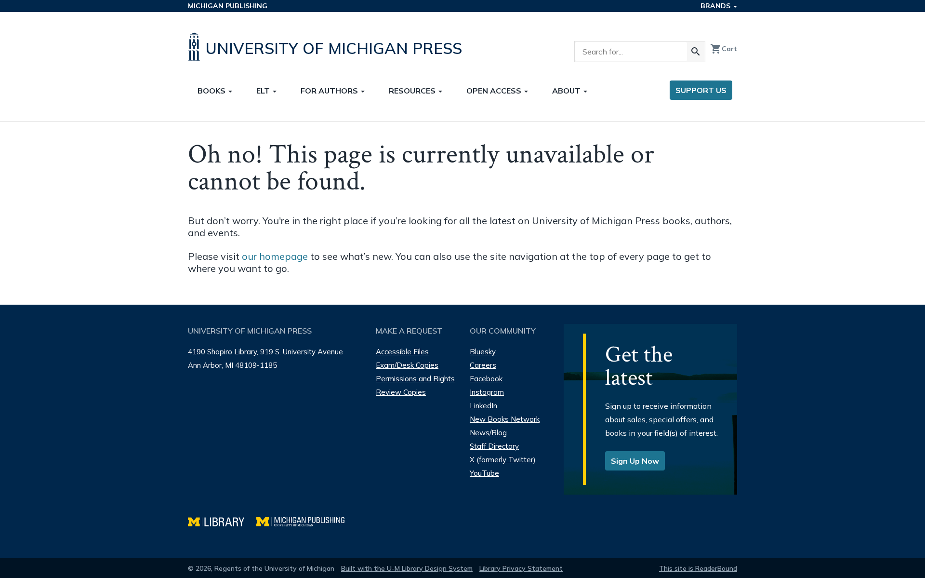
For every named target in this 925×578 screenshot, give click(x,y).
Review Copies (401, 392)
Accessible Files (402, 351)
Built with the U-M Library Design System (407, 568)
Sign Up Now (635, 461)
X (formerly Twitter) (503, 459)
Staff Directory (494, 446)
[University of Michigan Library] (222, 520)
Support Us (701, 90)
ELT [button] (264, 90)
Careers (483, 365)
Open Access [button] (494, 90)
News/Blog (488, 432)
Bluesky (483, 351)
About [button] (567, 90)
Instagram (487, 392)
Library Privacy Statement (521, 568)
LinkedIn (483, 405)
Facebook (486, 378)
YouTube (484, 473)
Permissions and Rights (415, 378)
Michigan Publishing (227, 5)
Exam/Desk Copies (407, 365)
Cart (723, 48)
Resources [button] (413, 90)
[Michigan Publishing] (305, 520)
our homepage (275, 256)
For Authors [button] (330, 90)
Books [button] (212, 90)
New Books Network (505, 419)
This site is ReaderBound (698, 568)
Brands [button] (716, 5)
